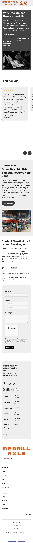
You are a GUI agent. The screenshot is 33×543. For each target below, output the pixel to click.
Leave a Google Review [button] (23, 39)
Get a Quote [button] (8, 203)
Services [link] (5, 471)
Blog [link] (3, 483)
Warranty (16, 528)
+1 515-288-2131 (11, 386)
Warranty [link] (5, 508)
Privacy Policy (16, 522)
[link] (16, 451)
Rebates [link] (4, 504)
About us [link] (5, 467)
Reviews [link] (4, 475)
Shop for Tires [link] (6, 496)
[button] (10, 3)
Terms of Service (16, 525)
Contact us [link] (5, 487)
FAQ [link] (3, 479)
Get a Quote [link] (6, 500)
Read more (6, 117)
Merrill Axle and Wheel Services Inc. (11, 368)
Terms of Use (21, 541)
